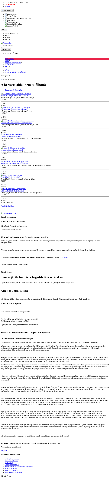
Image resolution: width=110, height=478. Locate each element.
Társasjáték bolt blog (12, 465)
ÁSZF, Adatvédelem (12, 459)
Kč (11, 33)
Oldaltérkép (9, 463)
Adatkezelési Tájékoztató (13, 472)
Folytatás (4, 450)
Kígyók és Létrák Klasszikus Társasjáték (14, 109)
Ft (8, 37)
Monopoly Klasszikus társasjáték (12, 150)
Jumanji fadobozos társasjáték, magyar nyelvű (16, 123)
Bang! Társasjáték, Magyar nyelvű (12, 191)
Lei (7, 39)
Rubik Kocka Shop (7, 206)
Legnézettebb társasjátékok (14, 90)
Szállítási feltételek (11, 461)
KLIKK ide (63, 257)
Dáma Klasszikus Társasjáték (11, 136)
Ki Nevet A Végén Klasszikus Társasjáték (15, 96)
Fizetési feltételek (11, 468)
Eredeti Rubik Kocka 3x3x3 (10, 177)
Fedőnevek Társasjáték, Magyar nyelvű (14, 163)
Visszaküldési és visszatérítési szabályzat (19, 467)
